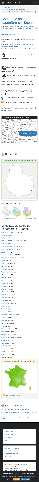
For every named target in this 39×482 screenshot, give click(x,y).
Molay (3, 346)
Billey (3, 280)
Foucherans (5, 303)
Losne (3, 260)
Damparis (4, 266)
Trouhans (4, 269)
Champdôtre (5, 292)
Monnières (4, 300)
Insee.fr (10, 110)
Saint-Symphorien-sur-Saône (10, 241)
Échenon (4, 243)
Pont (3, 278)
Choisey (4, 323)
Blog (5, 440)
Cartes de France (8, 7)
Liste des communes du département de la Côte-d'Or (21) (18, 409)
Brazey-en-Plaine (6, 315)
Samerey (4, 235)
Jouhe (3, 340)
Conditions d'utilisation (11, 454)
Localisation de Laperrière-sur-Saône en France (19, 361)
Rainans (4, 349)
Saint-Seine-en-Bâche (8, 232)
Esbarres (4, 320)
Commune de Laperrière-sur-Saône (17, 20)
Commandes (8, 451)
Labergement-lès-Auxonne (9, 258)
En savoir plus (25, 479)
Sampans (4, 297)
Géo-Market (8, 437)
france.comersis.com (12, 2)
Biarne (3, 306)
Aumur (3, 252)
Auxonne (4, 317)
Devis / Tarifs (8, 456)
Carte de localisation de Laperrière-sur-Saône (18, 160)
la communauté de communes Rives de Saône (17, 45)
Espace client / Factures (11, 448)
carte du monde (9, 434)
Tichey (3, 352)
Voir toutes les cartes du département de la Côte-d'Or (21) (18, 218)
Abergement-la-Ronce (8, 246)
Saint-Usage (5, 263)
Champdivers (5, 334)
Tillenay (3, 283)
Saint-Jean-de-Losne (7, 255)
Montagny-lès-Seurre (7, 337)
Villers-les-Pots (6, 329)
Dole (3, 357)
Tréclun (3, 309)
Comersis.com (8, 432)
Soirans (3, 332)
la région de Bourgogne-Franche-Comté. (25, 28)
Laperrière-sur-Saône (8, 35)
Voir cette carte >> (28, 133)
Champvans (5, 275)
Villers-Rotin (5, 272)
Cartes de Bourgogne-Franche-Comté (16, 9)
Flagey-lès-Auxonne (7, 249)
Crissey (3, 343)
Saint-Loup (4, 354)
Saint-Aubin (5, 295)
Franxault (4, 286)
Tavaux (3, 312)
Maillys (3, 238)
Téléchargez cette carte (12, 395)
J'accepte (16, 479)
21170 (3, 36)
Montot (3, 289)
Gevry (3, 326)
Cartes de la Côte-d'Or (11, 11)
